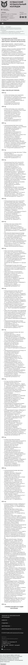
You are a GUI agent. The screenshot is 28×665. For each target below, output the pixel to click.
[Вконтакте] (3, 647)
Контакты (4, 637)
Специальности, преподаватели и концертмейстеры (13, 31)
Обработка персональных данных (10, 638)
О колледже (8, 26)
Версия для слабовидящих (6, 10)
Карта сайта (4, 640)
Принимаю (3, 664)
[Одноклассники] (5, 647)
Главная (2, 26)
